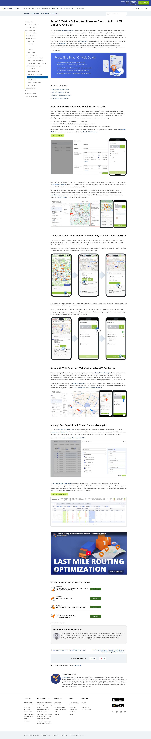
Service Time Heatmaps (34, 82)
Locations (30, 44)
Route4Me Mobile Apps (59, 184)
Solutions (25, 8)
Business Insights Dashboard (62, 483)
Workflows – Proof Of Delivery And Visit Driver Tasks (69, 650)
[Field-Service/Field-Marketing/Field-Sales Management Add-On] (53, 589)
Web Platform (55, 195)
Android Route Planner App (44, 723)
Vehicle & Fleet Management (35, 60)
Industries (35, 8)
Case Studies (85, 705)
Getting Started (29, 22)
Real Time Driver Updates (35, 74)
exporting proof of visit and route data (73, 438)
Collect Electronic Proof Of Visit (60, 92)
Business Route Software (65, 430)
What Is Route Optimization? (44, 702)
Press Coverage (73, 711)
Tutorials (56, 714)
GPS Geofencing (82, 41)
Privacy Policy (55, 735)
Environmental (28, 711)
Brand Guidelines (73, 705)
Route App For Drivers (43, 718)
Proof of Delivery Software (66, 31)
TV (61, 8)
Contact (138, 8)
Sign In (147, 8)
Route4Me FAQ (85, 707)
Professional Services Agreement (77, 735)
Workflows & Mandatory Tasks (60, 89)
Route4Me (65, 677)
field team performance (95, 388)
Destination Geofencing (102, 373)
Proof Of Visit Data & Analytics (60, 98)
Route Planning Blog (74, 702)
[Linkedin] (121, 712)
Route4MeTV (72, 707)
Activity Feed (62, 43)
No (104, 658)
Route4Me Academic (29, 714)
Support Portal (68, 8)
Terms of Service (45, 735)
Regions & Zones (30, 88)
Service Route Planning (43, 709)
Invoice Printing (32, 85)
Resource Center (73, 709)
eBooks (71, 714)
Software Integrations (60, 707)
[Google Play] (120, 705)
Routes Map (54, 432)
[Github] (125, 712)
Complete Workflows (33, 71)
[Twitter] (113, 712)
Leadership (27, 707)
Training (84, 702)
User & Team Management (35, 58)
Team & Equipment (31, 55)
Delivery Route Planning (43, 707)
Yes (94, 658)
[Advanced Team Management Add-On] (53, 607)
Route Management (42, 711)
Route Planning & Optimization (33, 24)
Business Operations (30, 33)
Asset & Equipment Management (37, 63)
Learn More (95, 589)
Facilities (30, 49)
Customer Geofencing (78, 383)
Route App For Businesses (44, 716)
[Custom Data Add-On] (53, 598)
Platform (16, 8)
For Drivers (45, 8)
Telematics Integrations (60, 709)
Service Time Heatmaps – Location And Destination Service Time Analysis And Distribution (108, 651)
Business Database (31, 38)
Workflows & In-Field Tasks (33, 66)
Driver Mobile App (30, 30)
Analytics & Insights (30, 93)
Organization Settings (31, 96)
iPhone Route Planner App (44, 721)
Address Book (31, 52)
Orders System (30, 35)
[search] (108, 14)
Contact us (78, 665)
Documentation (58, 705)
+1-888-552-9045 (130, 3)
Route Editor (64, 432)
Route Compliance (80, 388)
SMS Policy (64, 735)
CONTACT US (144, 3)
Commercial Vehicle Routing (44, 714)
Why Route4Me (28, 702)
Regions (30, 47)
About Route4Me (28, 705)
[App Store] (120, 699)
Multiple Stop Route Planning (44, 705)
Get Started (80, 8)
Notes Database (32, 80)
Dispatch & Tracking (30, 27)
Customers (31, 41)
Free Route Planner (86, 709)
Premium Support (28, 716)
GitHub (56, 711)
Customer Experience (31, 91)
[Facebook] (117, 712)
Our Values (27, 709)
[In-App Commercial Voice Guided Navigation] (53, 616)
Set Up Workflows (32, 69)
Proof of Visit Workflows (90, 132)
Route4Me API (58, 702)
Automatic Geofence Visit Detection (61, 95)
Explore (54, 8)
